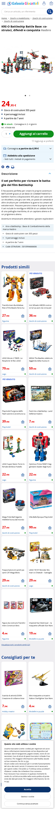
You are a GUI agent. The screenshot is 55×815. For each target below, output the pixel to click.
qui (7, 781)
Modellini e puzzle (36, 639)
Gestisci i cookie (27, 796)
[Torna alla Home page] (23, 4)
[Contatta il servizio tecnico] (13, 166)
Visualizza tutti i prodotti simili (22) (15, 644)
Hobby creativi (8, 711)
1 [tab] (25, 95)
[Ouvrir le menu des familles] (3, 3)
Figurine (5, 321)
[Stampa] (8, 166)
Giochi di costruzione (42, 18)
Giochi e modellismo (20, 18)
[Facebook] (3, 166)
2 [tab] (29, 95)
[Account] (44, 3)
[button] (27, 148)
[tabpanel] (27, 63)
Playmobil (6, 427)
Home (4, 18)
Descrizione (9, 174)
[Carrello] (51, 3)
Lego (4, 374)
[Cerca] (50, 11)
